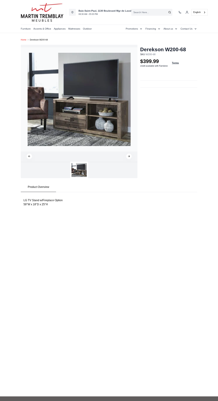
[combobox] (151, 12)
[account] (187, 12)
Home (23, 40)
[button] (29, 156)
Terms (175, 62)
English (197, 12)
